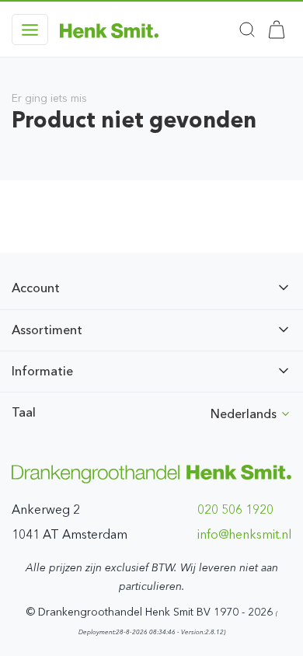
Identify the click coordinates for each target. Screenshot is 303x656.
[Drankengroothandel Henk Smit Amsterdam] (109, 29)
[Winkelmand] (276, 29)
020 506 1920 (235, 509)
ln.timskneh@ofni (244, 534)
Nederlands (245, 414)
